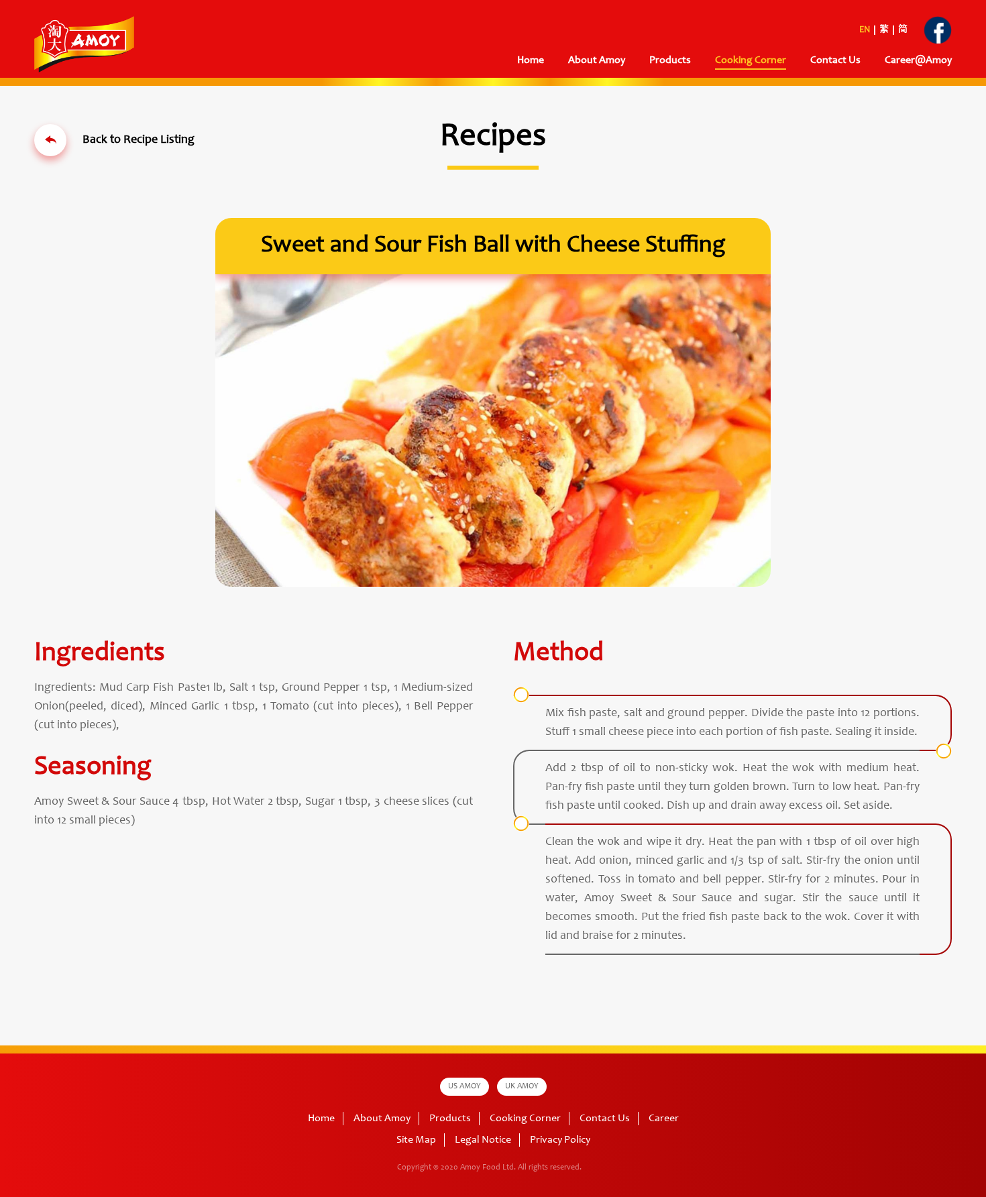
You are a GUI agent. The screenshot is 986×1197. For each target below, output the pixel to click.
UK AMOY (522, 1086)
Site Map (416, 1140)
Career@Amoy (918, 60)
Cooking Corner (525, 1118)
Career (664, 1118)
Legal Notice (483, 1140)
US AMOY (464, 1086)
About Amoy (596, 60)
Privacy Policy (560, 1140)
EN (864, 30)
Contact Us (835, 60)
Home (530, 60)
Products (450, 1118)
